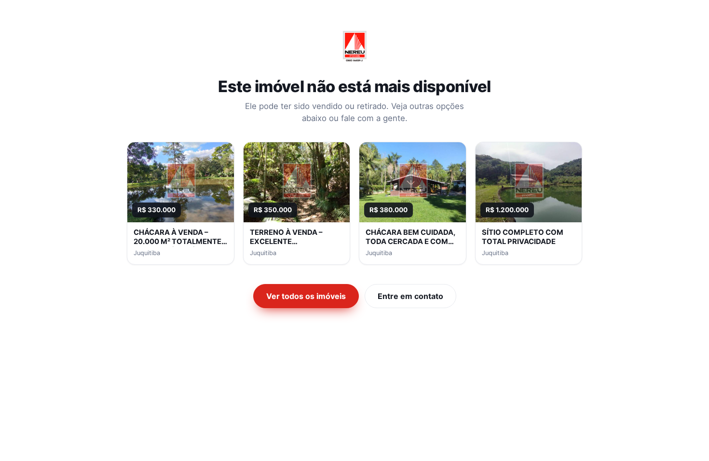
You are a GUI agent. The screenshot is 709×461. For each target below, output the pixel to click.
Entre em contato (410, 296)
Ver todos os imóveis (306, 296)
